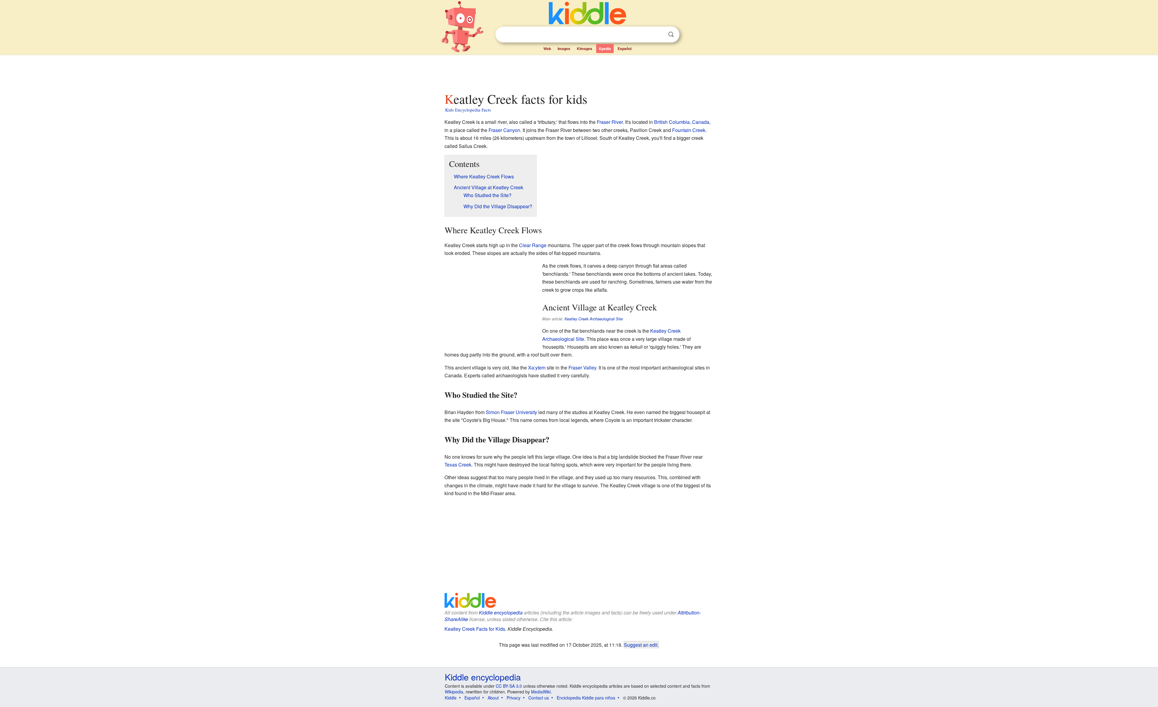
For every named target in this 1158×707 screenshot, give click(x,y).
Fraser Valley (582, 367)
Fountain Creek (688, 130)
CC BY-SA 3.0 (509, 686)
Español (624, 48)
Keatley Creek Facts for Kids (475, 628)
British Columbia (672, 121)
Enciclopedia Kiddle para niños (586, 698)
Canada (700, 121)
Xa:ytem (537, 367)
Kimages (584, 48)
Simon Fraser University (511, 412)
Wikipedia (454, 692)
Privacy (513, 698)
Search (671, 34)
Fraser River (610, 121)
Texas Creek (458, 464)
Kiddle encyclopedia (501, 612)
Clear (658, 35)
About (493, 698)
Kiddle (451, 698)
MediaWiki (541, 692)
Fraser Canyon (504, 130)
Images (564, 48)
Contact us (538, 698)
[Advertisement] (579, 72)
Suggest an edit (640, 644)
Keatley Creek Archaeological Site (594, 319)
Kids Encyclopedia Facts (468, 110)
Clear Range (532, 245)
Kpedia (605, 48)
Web (547, 48)
